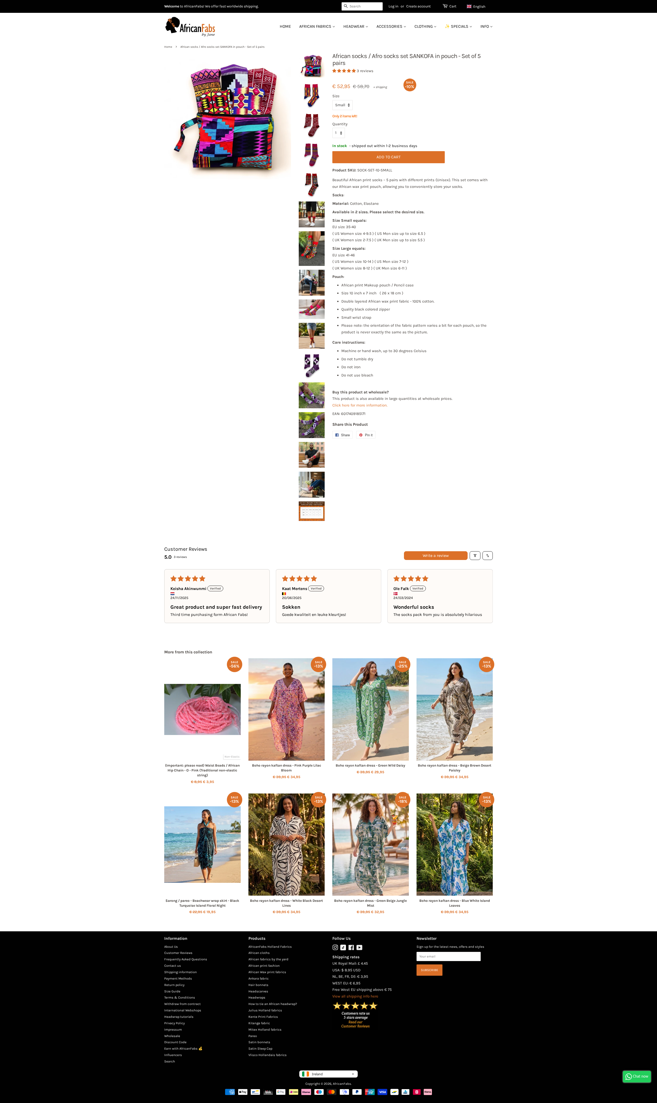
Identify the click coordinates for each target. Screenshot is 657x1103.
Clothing (424, 26)
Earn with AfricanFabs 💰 (183, 1048)
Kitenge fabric (259, 1023)
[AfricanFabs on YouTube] (359, 949)
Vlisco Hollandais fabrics (267, 1055)
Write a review (436, 555)
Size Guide (172, 991)
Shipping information (180, 972)
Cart (452, 6)
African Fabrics (315, 26)
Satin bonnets (259, 1042)
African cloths (259, 953)
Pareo (252, 1036)
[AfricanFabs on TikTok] (343, 949)
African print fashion (264, 965)
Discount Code (175, 1042)
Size (336, 96)
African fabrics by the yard (268, 959)
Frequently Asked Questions (185, 959)
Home (285, 26)
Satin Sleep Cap (260, 1048)
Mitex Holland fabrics (265, 1029)
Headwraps (256, 997)
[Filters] (475, 555)
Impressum (173, 1029)
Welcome (171, 6)
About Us (171, 947)
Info (485, 26)
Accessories (389, 26)
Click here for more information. (360, 405)
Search (169, 1061)
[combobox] (362, 6)
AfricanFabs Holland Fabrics (270, 947)
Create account (418, 6)
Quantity (339, 124)
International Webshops (182, 1010)
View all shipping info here (355, 996)
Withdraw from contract (182, 1004)
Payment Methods (178, 978)
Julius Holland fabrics (265, 1010)
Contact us (172, 965)
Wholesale (172, 1036)
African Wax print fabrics (267, 972)
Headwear (354, 26)
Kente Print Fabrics (263, 1017)
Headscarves (258, 991)
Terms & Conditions (179, 997)
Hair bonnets (258, 985)
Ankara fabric (258, 978)
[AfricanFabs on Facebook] (351, 949)
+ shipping (380, 87)
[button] (478, 6)
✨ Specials (457, 26)
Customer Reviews (178, 953)
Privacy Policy (174, 1023)
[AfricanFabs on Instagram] (335, 949)
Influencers (173, 1055)
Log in (393, 6)
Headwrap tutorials (179, 1017)
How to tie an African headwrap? (272, 1004)
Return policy (174, 985)
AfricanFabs (342, 1084)
